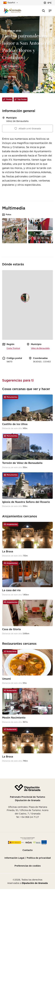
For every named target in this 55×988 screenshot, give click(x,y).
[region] (27, 305)
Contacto (27, 850)
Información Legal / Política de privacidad (27, 858)
